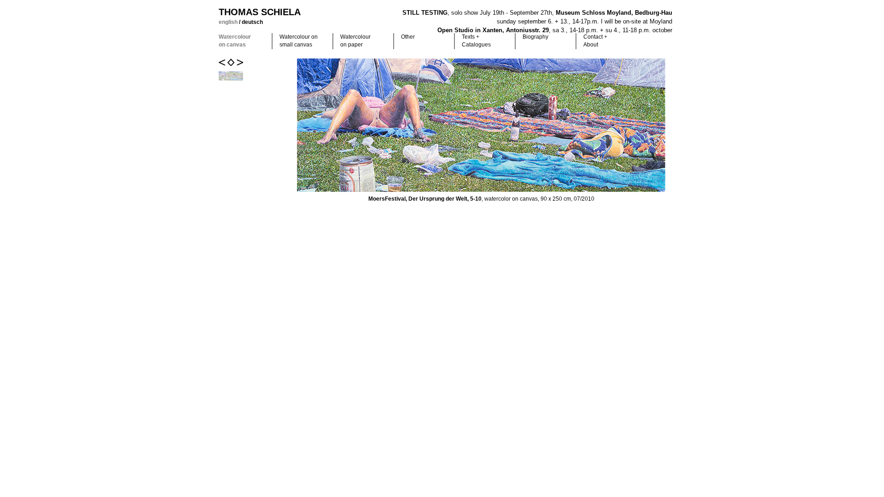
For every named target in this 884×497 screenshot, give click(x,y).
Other (408, 37)
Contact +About (595, 41)
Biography (535, 37)
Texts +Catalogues (476, 41)
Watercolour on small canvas (298, 41)
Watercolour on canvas (235, 41)
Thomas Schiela (260, 12)
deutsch (252, 22)
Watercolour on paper (355, 41)
